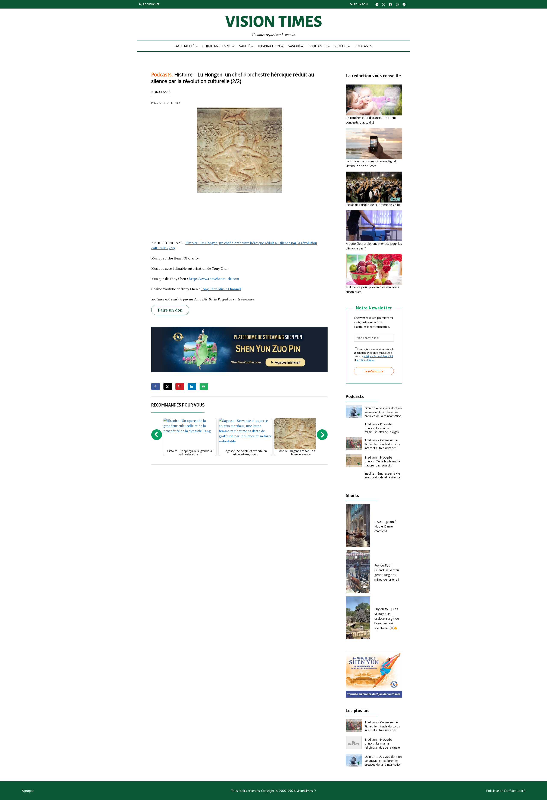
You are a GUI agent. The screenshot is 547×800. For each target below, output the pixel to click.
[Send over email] (204, 386)
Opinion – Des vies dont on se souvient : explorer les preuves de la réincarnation (383, 412)
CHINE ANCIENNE (216, 46)
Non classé (160, 92)
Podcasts (363, 46)
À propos (28, 790)
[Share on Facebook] (155, 386)
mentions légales (365, 359)
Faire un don (359, 4)
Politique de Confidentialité (505, 790)
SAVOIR (294, 46)
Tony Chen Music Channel (221, 289)
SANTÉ (244, 46)
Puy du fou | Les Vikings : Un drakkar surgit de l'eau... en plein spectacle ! (386, 618)
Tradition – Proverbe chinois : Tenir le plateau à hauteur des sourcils (382, 461)
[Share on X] (167, 386)
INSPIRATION (269, 46)
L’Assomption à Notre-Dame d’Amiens (385, 526)
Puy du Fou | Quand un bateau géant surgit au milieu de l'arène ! (386, 572)
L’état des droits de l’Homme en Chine (373, 205)
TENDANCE (317, 46)
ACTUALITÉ (185, 46)
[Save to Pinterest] (179, 386)
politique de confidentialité (378, 356)
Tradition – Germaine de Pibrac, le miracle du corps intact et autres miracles (382, 444)
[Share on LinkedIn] (192, 386)
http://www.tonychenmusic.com (214, 278)
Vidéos (340, 46)
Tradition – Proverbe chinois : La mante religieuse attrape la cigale (382, 428)
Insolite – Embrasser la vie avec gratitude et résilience (382, 475)
